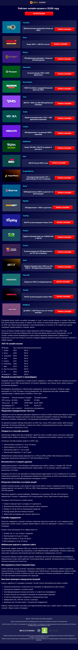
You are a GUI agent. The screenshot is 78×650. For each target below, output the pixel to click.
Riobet (25, 52)
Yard (24, 97)
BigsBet (26, 201)
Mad (24, 156)
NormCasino (27, 82)
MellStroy (26, 305)
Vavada (25, 290)
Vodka (25, 112)
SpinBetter (27, 141)
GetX (25, 260)
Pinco (25, 37)
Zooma (25, 245)
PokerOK (26, 275)
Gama (25, 186)
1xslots (25, 127)
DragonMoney (28, 171)
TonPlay (26, 216)
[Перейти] (27, 630)
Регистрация (39, 14)
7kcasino (26, 23)
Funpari (25, 230)
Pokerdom (27, 67)
